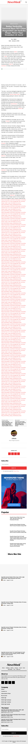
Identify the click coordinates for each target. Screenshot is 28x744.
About (2, 689)
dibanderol (3, 170)
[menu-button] (2, 2)
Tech (14, 669)
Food (24, 667)
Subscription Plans (6, 693)
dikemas (3, 155)
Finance (16, 667)
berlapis (3, 143)
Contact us (4, 691)
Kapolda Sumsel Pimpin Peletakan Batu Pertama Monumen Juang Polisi (18, 525)
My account (4, 695)
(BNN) (15, 51)
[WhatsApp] (18, 453)
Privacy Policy (16, 471)
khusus (7, 121)
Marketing (10, 669)
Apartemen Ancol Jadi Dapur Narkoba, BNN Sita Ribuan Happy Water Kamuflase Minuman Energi (20, 423)
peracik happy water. (15, 94)
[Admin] (14, 433)
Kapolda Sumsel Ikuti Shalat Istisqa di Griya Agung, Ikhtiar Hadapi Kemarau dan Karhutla (18, 545)
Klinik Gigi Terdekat (6, 702)
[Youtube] (13, 682)
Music (3, 667)
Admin (14, 39)
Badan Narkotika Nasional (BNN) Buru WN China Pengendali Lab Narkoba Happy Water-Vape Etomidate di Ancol (7, 423)
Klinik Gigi (3, 697)
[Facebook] (9, 453)
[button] (26, 2)
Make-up (18, 669)
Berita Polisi (14, 23)
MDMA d (20, 108)
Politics (12, 667)
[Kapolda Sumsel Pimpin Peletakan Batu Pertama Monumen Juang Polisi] (5, 525)
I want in (13, 733)
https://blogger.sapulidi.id (14, 440)
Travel (20, 667)
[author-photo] (2, 580)
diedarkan (12, 195)
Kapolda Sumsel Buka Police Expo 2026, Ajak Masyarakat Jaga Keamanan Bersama (17, 518)
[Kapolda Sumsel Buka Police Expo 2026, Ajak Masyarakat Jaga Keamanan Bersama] (5, 518)
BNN (5, 56)
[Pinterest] (15, 453)
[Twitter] (12, 453)
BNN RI (11, 64)
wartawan (3, 65)
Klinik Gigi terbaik (5, 704)
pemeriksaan (14, 103)
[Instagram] (6, 682)
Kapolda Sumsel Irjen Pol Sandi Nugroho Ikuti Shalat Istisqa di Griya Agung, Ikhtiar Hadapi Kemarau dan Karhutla (18, 538)
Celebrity (8, 667)
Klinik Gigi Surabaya (6, 699)
